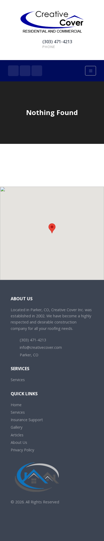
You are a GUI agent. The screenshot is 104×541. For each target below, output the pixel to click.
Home (16, 404)
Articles (17, 434)
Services (18, 379)
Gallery (16, 427)
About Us (19, 442)
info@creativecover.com (40, 347)
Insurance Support (27, 419)
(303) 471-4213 (57, 42)
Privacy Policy (22, 449)
